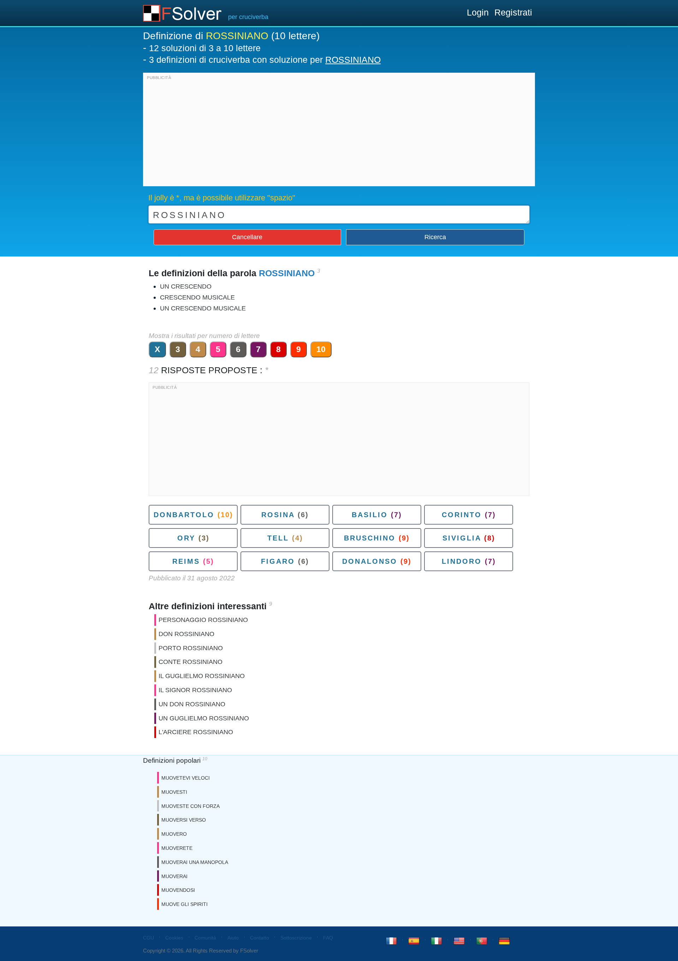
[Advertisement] (339, 131)
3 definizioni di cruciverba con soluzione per (265, 60)
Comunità (205, 938)
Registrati (513, 12)
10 (321, 349)
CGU (148, 938)
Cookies (174, 938)
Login (478, 12)
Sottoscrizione (296, 938)
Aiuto (233, 938)
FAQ (328, 938)
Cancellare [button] (247, 237)
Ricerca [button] (435, 237)
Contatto (259, 938)
